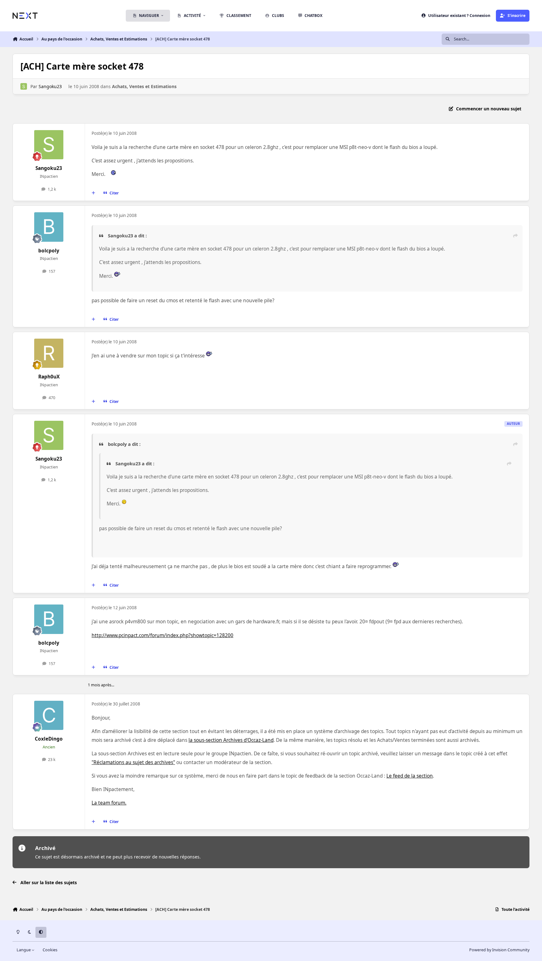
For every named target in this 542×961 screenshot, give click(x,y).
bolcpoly (48, 250)
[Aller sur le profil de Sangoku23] (23, 86)
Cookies (50, 950)
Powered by (499, 950)
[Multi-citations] (93, 193)
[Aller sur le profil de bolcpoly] (49, 227)
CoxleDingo (49, 739)
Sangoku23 (50, 86)
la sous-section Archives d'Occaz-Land (231, 740)
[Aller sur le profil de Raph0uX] (49, 353)
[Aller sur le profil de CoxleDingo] (49, 715)
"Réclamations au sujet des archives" (133, 762)
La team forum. (109, 803)
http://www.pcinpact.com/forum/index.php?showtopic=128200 (162, 635)
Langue (24, 950)
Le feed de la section (409, 776)
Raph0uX (49, 376)
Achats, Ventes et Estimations (144, 86)
